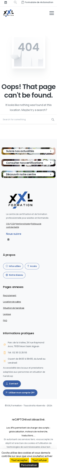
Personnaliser (29, 465)
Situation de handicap (13, 307)
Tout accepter (19, 460)
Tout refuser (39, 460)
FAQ (5, 320)
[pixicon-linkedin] (8, 239)
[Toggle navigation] (52, 13)
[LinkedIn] (5, 2)
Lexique (7, 314)
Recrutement (9, 295)
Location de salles (12, 301)
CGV (13, 223)
